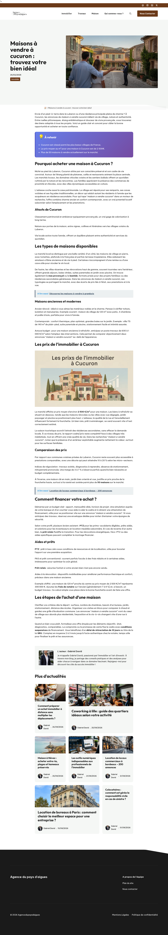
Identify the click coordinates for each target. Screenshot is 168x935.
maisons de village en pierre (114, 254)
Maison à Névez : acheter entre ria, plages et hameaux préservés (48, 762)
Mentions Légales (120, 915)
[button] (130, 13)
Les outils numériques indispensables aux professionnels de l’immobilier (84, 762)
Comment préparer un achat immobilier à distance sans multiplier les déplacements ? (50, 712)
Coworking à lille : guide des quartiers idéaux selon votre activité (100, 713)
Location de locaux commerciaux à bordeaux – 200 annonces (116, 762)
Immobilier (67, 13)
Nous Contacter (147, 13)
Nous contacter (129, 889)
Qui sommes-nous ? (113, 13)
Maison (95, 13)
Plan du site (127, 883)
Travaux (82, 13)
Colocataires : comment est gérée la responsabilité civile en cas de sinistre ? (117, 794)
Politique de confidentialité (145, 915)
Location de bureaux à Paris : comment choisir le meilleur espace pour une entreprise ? (67, 816)
